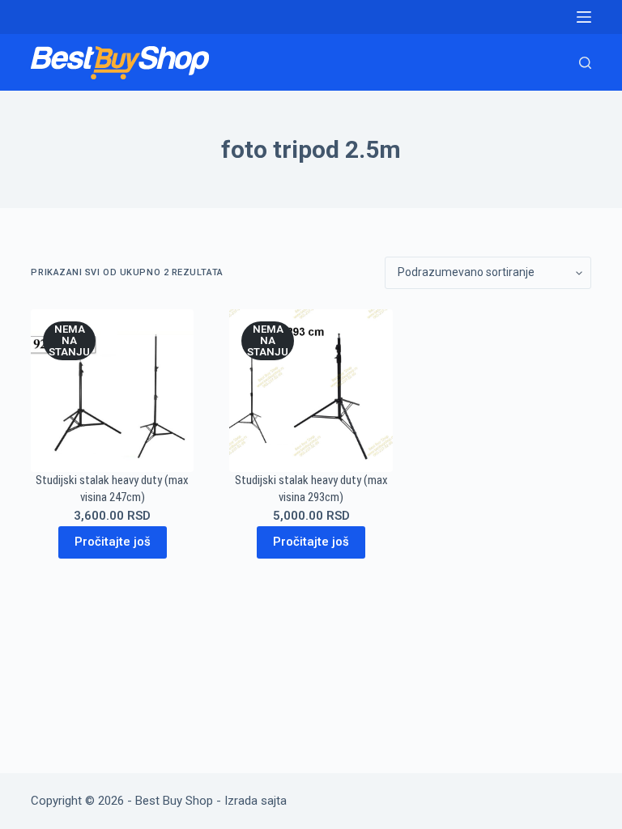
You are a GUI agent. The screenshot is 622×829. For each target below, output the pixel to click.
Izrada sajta (255, 800)
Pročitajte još (113, 541)
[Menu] (584, 17)
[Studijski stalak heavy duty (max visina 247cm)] (112, 390)
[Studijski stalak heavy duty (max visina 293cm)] (310, 390)
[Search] (585, 63)
